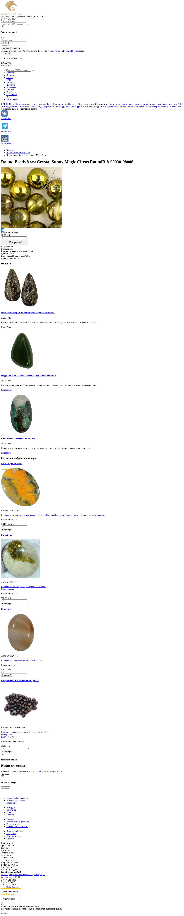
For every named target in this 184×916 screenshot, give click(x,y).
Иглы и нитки (101, 104)
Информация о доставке (17, 822)
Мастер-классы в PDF (171, 104)
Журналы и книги (86, 104)
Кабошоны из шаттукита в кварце (18, 438)
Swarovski (65, 104)
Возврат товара (13, 824)
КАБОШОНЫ (7, 104)
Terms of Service (71, 51)
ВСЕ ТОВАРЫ (174, 106)
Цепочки (131, 106)
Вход (8, 97)
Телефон (5, 43)
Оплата (9, 77)
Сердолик (6, 609)
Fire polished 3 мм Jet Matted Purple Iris (20, 680)
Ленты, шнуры (154, 104)
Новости (10, 73)
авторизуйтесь (19, 771)
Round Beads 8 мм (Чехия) (18, 152)
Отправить (16, 48)
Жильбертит (7, 535)
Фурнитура (101, 106)
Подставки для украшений (42, 106)
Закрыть (5, 48)
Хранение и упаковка (116, 106)
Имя (3, 37)
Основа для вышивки (11, 106)
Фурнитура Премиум (85, 106)
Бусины (56, 104)
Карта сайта (11, 803)
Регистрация (12, 99)
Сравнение (11, 94)
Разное (139, 106)
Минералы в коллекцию (26, 104)
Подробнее (6, 327)
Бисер (50, 104)
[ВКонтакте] (2, 230)
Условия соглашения (15, 800)
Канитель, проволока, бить (134, 104)
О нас (9, 812)
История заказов (14, 836)
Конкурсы (11, 87)
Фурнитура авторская (65, 106)
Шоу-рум (10, 85)
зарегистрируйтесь (39, 771)
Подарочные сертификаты (154, 106)
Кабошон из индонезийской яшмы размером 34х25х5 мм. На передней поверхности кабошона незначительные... (53, 515)
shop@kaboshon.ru (9, 887)
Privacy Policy (54, 51)
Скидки (10, 82)
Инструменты (115, 104)
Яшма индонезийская (11, 463)
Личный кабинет (14, 831)
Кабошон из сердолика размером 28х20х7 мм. (22, 660)
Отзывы (10, 90)
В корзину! (14, 242)
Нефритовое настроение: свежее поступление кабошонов (28, 375)
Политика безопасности (17, 798)
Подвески (42, 104)
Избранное (11, 833)
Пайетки (25, 106)
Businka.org (11, 92)
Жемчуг (73, 104)
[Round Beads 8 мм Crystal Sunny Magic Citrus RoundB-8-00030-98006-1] (31, 227)
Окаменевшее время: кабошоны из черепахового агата (28, 312)
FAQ (8, 80)
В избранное (7, 249)
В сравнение (7, 246)
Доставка (10, 75)
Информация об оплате (17, 826)
